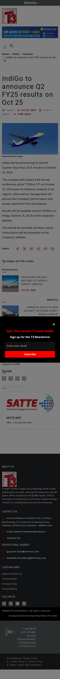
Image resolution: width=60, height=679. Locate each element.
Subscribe (30, 354)
